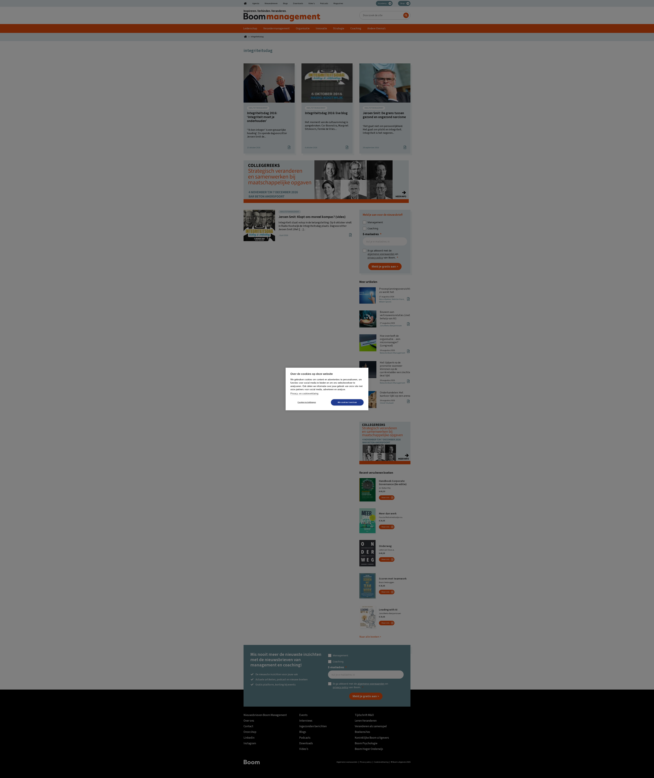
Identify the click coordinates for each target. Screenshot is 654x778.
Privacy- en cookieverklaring (304, 393)
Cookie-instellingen (307, 402)
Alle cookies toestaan (347, 402)
